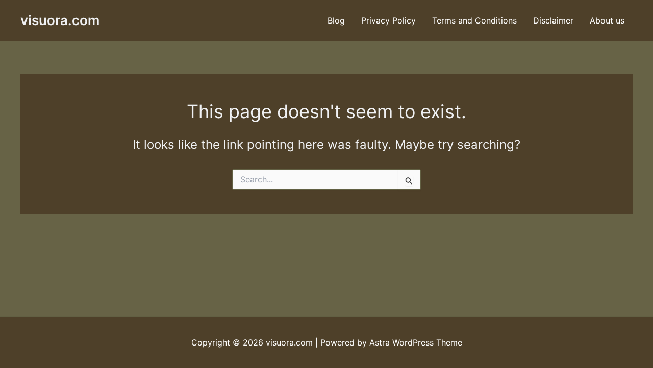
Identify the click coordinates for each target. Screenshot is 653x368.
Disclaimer (553, 20)
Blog (336, 20)
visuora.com (59, 20)
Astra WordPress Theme (415, 342)
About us (607, 20)
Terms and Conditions (474, 20)
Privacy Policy (388, 20)
